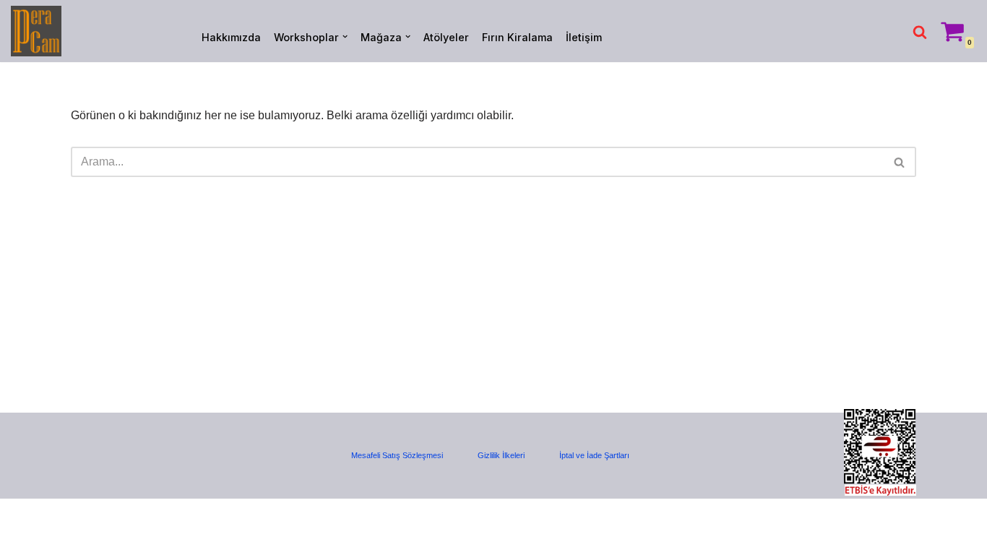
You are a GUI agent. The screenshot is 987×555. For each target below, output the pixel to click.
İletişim (584, 37)
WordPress (75, 517)
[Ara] (920, 32)
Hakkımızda (231, 37)
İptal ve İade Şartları (594, 455)
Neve (24, 517)
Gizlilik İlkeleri (501, 455)
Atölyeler (446, 37)
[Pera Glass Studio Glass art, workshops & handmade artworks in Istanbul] (36, 31)
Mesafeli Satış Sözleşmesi (397, 455)
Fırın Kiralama (517, 37)
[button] (345, 36)
